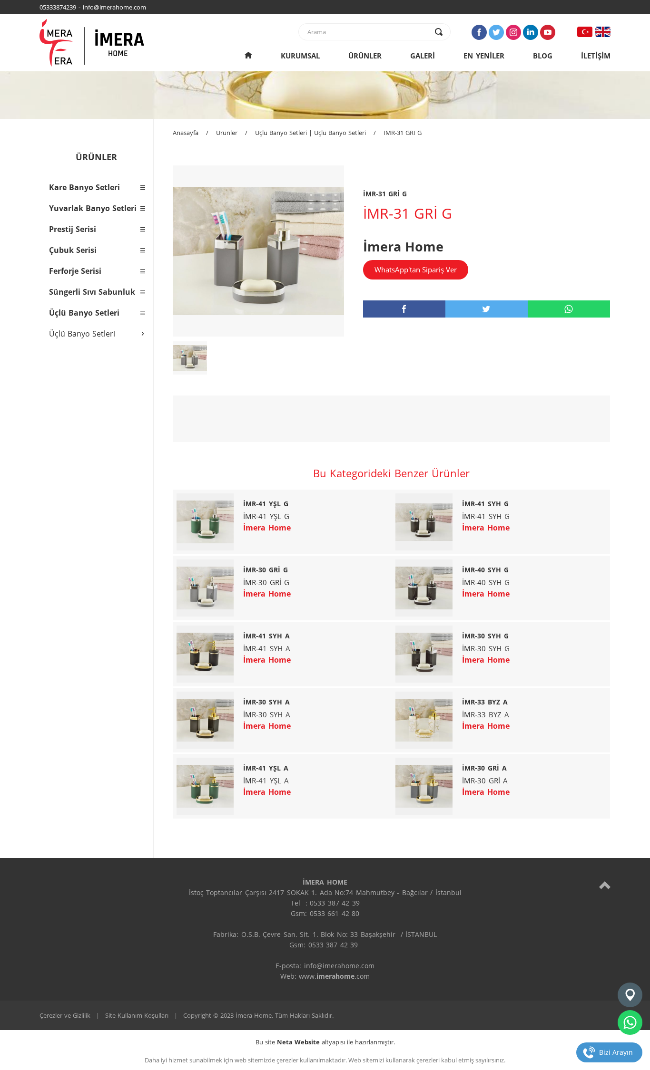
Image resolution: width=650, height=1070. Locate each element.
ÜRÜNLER (365, 55)
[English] (603, 32)
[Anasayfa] (248, 55)
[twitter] (486, 309)
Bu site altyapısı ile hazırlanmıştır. (325, 1042)
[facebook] (404, 309)
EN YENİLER (483, 55)
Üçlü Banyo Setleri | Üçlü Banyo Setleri (310, 132)
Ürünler (226, 132)
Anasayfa (185, 132)
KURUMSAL (300, 55)
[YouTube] (547, 32)
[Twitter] (496, 32)
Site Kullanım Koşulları (136, 1015)
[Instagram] (513, 32)
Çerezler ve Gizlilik (64, 1015)
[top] (605, 885)
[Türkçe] (584, 32)
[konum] (630, 995)
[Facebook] (479, 32)
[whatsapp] (569, 309)
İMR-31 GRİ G (403, 132)
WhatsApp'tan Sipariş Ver (415, 269)
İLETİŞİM (596, 55)
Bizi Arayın (616, 1052)
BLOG (542, 55)
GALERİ (422, 55)
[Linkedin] (530, 32)
